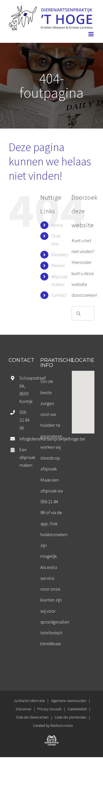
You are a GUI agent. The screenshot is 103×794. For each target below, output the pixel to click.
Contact (59, 295)
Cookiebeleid (77, 709)
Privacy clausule (49, 709)
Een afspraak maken (25, 457)
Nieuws (58, 265)
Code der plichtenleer (70, 717)
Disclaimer (23, 709)
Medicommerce (61, 725)
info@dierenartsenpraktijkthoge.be (25, 439)
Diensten (60, 254)
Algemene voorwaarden (68, 700)
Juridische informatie (29, 700)
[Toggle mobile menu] (91, 34)
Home (57, 225)
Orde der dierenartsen (32, 717)
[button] (83, 398)
